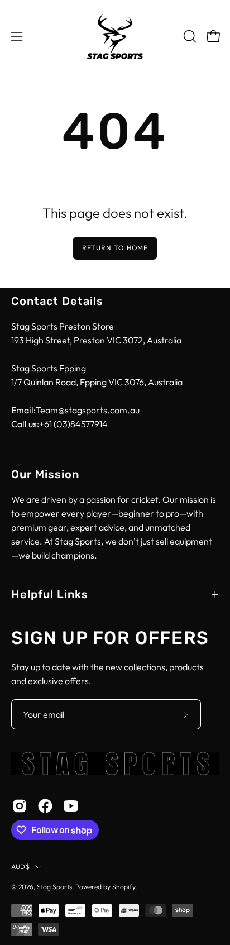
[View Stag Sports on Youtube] (71, 806)
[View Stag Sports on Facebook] (45, 806)
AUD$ (20, 866)
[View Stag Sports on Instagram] (19, 806)
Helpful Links (49, 594)
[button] (189, 36)
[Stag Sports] (115, 36)
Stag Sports (54, 886)
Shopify (123, 886)
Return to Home (115, 248)
